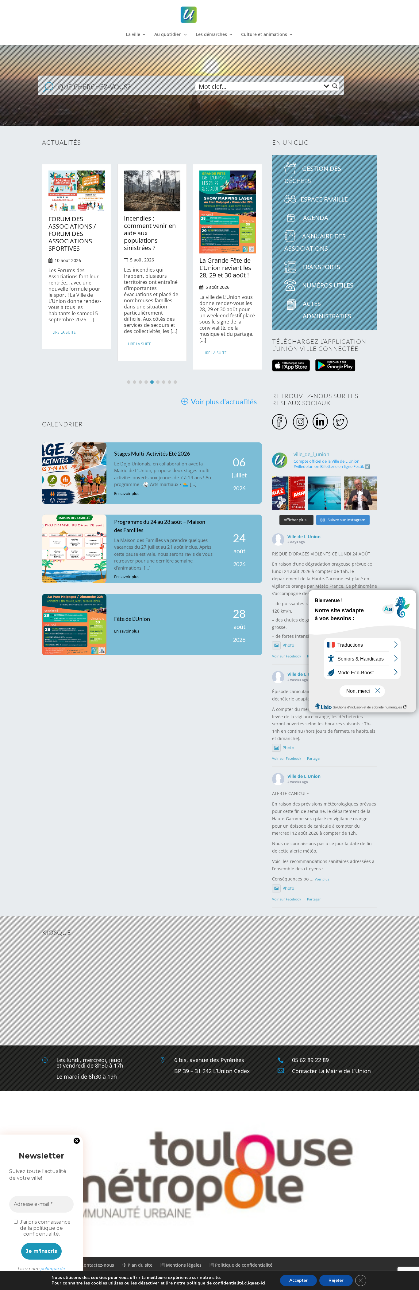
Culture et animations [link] (264, 34)
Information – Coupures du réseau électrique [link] (163, 223)
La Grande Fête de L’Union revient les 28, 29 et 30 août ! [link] (89, 268)
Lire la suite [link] (78, 352)
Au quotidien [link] (168, 34)
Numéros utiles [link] (327, 285)
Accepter (298, 1280)
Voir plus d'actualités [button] (224, 401)
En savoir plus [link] (126, 493)
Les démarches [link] (211, 34)
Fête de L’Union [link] (132, 618)
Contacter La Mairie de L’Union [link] (331, 1071)
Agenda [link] (315, 218)
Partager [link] (314, 758)
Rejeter (336, 1280)
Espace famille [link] (324, 199)
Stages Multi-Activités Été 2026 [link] (152, 453)
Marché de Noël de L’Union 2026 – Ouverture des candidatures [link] (240, 231)
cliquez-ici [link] (254, 1283)
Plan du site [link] (139, 1265)
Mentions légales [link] (183, 1265)
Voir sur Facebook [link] (286, 656)
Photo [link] (288, 645)
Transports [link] (320, 267)
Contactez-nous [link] (97, 1265)
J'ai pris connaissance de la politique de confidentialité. (45, 1228)
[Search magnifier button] (335, 86)
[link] (210, 15)
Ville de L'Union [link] (304, 536)
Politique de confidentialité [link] (243, 1265)
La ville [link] (133, 34)
